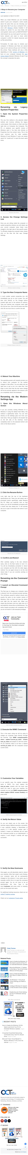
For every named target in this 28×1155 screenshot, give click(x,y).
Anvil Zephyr (23, 1151)
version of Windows (19, 52)
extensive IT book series (16, 898)
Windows (7, 5)
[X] (9, 1120)
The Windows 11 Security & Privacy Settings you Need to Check (18, 981)
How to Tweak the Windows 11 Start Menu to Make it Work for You (18, 975)
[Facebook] (5, 1120)
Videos (2, 942)
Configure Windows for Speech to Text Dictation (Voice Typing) (18, 986)
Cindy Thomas (11, 948)
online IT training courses (8, 894)
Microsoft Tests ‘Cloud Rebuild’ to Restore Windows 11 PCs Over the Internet (12, 1040)
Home (2, 5)
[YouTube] (2, 1120)
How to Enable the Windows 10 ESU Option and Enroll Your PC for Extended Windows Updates (18, 963)
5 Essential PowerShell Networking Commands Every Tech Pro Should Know (13, 1034)
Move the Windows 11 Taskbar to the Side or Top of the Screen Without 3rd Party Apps (18, 969)
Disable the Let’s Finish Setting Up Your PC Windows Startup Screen (18, 993)
